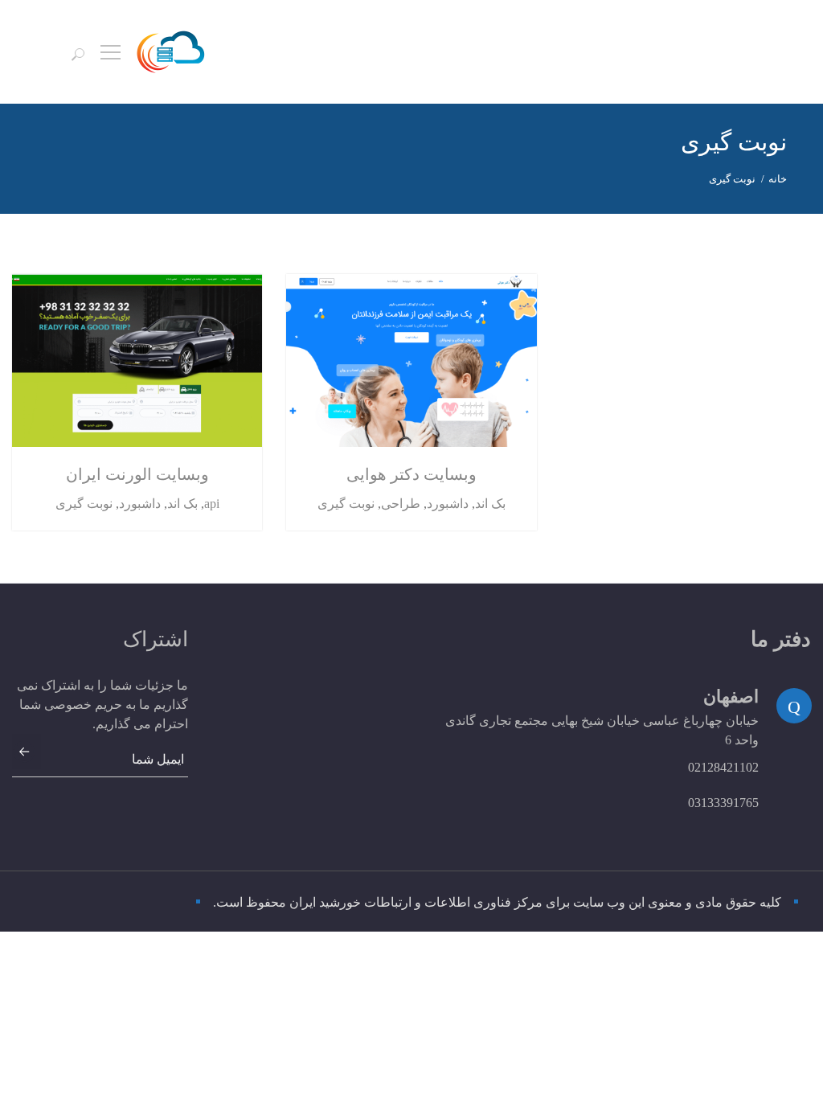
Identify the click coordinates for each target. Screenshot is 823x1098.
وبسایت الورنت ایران (137, 474)
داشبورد (140, 503)
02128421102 (723, 767)
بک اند (182, 503)
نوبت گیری (84, 503)
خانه (777, 179)
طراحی (400, 503)
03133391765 (723, 802)
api (211, 503)
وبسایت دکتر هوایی (411, 474)
